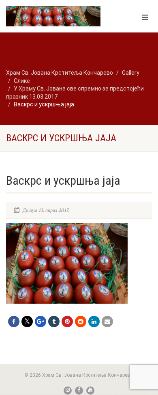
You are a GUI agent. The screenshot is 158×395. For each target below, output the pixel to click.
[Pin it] (67, 321)
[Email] (107, 321)
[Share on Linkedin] (94, 321)
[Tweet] (27, 321)
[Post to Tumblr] (54, 321)
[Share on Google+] (40, 321)
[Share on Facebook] (13, 321)
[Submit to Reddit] (80, 321)
